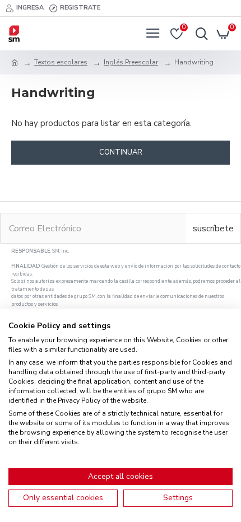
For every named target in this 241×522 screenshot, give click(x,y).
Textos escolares (60, 62)
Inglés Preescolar (131, 62)
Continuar (120, 152)
